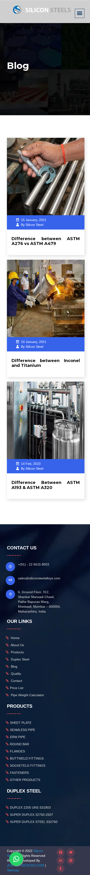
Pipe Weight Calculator (27, 695)
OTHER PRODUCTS (25, 780)
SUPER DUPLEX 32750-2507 (31, 814)
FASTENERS (19, 773)
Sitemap (13, 870)
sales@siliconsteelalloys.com (39, 578)
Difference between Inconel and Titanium (46, 363)
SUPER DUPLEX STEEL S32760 (33, 822)
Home (15, 638)
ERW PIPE (17, 737)
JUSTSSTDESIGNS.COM (25, 865)
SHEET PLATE (20, 723)
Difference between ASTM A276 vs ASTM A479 (46, 241)
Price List (16, 688)
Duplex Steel (19, 659)
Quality (15, 673)
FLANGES (17, 751)
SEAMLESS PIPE (22, 730)
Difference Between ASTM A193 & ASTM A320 (46, 485)
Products (17, 652)
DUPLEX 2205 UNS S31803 (30, 807)
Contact (16, 681)
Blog (13, 666)
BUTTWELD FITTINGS (27, 758)
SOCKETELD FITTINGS (27, 765)
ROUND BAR (19, 744)
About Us (17, 645)
